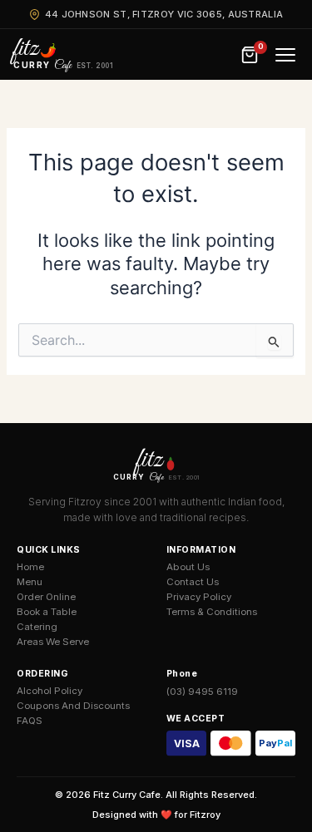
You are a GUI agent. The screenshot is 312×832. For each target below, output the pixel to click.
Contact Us (192, 582)
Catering (37, 627)
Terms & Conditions (211, 612)
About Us (188, 567)
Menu (29, 582)
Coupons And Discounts (73, 705)
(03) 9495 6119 (202, 691)
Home (30, 567)
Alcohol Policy (49, 691)
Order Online (46, 597)
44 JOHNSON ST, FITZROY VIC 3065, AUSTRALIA (164, 14)
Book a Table (47, 612)
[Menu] (285, 55)
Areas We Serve (53, 641)
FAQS (29, 720)
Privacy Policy (198, 597)
